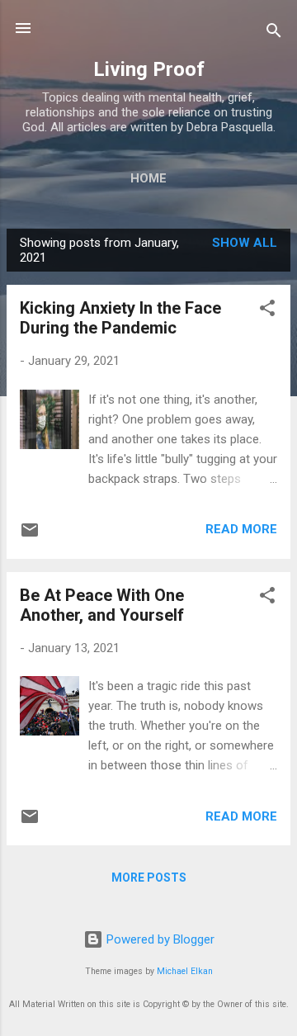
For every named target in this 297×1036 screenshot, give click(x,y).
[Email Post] (30, 535)
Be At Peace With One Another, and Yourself (102, 605)
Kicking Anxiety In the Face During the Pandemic (120, 318)
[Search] (274, 33)
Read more (241, 529)
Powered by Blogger (158, 939)
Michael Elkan (185, 971)
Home (148, 178)
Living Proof (149, 69)
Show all (244, 242)
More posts (148, 877)
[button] (267, 311)
